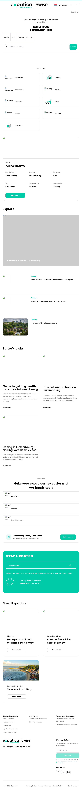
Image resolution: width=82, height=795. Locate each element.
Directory (30, 37)
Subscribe (67, 755)
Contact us (7, 725)
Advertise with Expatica (38, 718)
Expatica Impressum (10, 729)
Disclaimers (75, 12)
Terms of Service (44, 786)
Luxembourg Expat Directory (66, 724)
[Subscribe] (72, 565)
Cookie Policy (57, 786)
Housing (21, 37)
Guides (6, 37)
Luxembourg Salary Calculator (27, 536)
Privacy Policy (67, 573)
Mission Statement (9, 732)
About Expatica (8, 718)
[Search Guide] (7, 47)
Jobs (13, 37)
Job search (15, 508)
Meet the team (8, 722)
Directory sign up (35, 722)
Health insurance (17, 520)
